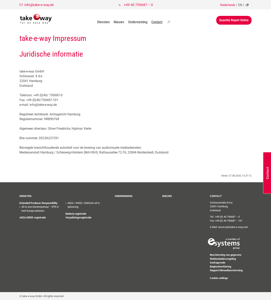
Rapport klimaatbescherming (226, 270)
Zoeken (168, 22)
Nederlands (227, 5)
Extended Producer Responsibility (38, 203)
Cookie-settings (219, 278)
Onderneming (137, 22)
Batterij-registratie (75, 213)
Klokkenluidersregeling (223, 258)
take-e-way (35, 19)
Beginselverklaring (220, 266)
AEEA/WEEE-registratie (32, 217)
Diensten (103, 22)
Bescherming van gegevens (225, 254)
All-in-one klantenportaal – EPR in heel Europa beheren (40, 208)
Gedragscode (217, 262)
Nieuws (119, 22)
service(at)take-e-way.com (233, 227)
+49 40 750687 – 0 (138, 5)
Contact (156, 22)
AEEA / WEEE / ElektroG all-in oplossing (83, 205)
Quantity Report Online (234, 20)
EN (240, 5)
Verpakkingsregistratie (78, 217)
